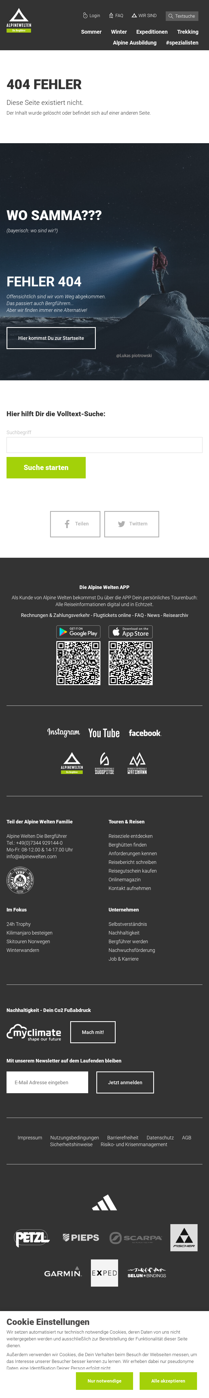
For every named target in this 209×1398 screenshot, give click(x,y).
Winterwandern (23, 950)
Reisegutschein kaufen (133, 871)
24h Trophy (19, 924)
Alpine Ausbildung (134, 42)
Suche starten (46, 467)
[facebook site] (145, 737)
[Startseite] (19, 21)
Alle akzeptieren (168, 1381)
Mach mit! (93, 1032)
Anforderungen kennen (133, 853)
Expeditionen (152, 32)
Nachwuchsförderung (132, 950)
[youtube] (104, 738)
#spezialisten (182, 42)
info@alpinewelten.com (32, 856)
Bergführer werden (128, 941)
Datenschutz (160, 1137)
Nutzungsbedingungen (74, 1137)
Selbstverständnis (128, 924)
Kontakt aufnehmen (130, 888)
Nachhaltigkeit (124, 933)
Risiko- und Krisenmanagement (134, 1144)
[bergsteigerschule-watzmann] (137, 772)
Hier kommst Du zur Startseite (51, 338)
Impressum (30, 1137)
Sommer (91, 32)
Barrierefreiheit (123, 1137)
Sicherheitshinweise (71, 1144)
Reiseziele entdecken (131, 836)
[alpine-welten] (72, 772)
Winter (119, 32)
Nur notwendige (104, 1381)
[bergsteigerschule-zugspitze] (104, 772)
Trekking (187, 32)
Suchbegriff (19, 432)
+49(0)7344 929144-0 (39, 843)
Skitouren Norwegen (28, 941)
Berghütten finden (128, 845)
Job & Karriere (124, 959)
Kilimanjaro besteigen (30, 933)
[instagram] (63, 738)
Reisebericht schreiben (132, 862)
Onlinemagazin (125, 879)
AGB (186, 1137)
